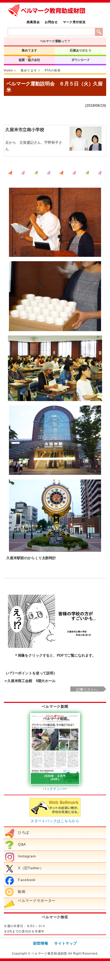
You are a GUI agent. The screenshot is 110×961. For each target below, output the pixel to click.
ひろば (23, 832)
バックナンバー (55, 789)
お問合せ (51, 22)
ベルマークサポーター (37, 901)
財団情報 (40, 943)
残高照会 (33, 22)
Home (8, 70)
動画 (21, 892)
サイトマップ (65, 943)
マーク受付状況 (74, 22)
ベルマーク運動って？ (55, 41)
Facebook (27, 880)
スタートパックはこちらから (54, 821)
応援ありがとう (80, 50)
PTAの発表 (53, 70)
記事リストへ (86, 689)
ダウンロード (80, 60)
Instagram (27, 856)
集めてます (29, 50)
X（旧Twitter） (31, 868)
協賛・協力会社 (29, 60)
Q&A (22, 844)
